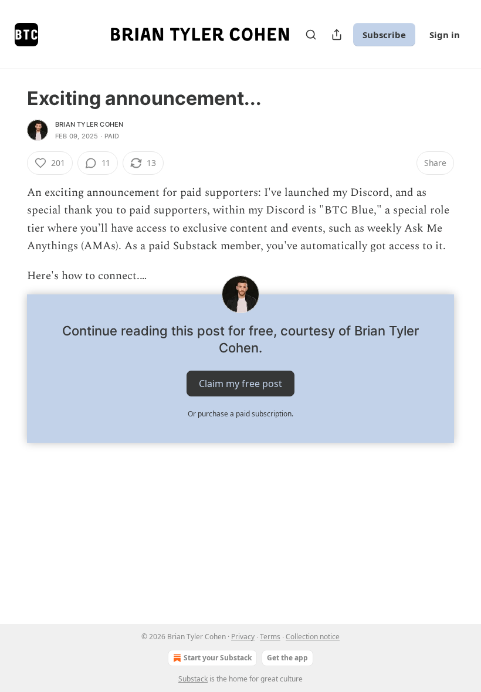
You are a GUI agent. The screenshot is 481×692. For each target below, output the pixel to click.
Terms (270, 637)
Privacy (243, 637)
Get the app (287, 658)
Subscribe (384, 34)
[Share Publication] (336, 34)
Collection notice (313, 637)
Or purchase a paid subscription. (240, 414)
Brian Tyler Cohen (89, 124)
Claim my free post (240, 383)
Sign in (444, 34)
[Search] (311, 34)
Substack (193, 679)
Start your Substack (218, 658)
